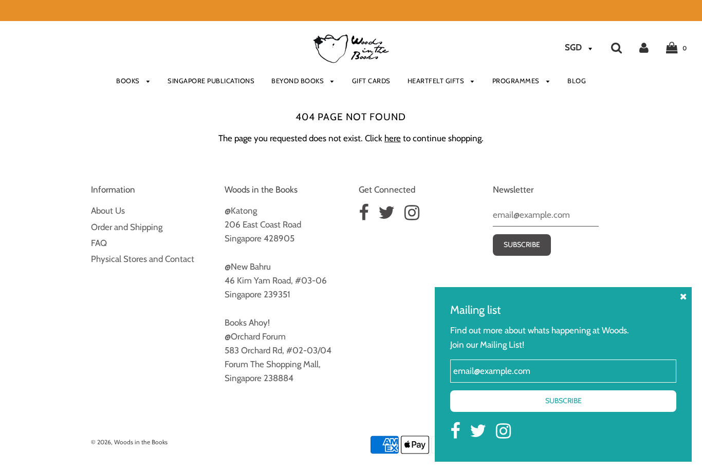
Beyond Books (298, 81)
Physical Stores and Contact (142, 259)
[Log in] (644, 47)
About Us (108, 210)
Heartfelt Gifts (437, 81)
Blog (576, 81)
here (392, 138)
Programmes (517, 81)
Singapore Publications (211, 81)
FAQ (99, 243)
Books (128, 81)
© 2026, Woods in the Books (129, 442)
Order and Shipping (126, 227)
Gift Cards (371, 81)
